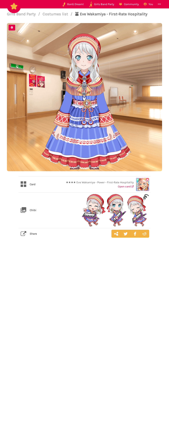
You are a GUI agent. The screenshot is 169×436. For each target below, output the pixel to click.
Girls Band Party (22, 14)
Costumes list (56, 14)
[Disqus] (84, 292)
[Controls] (12, 27)
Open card (124, 186)
